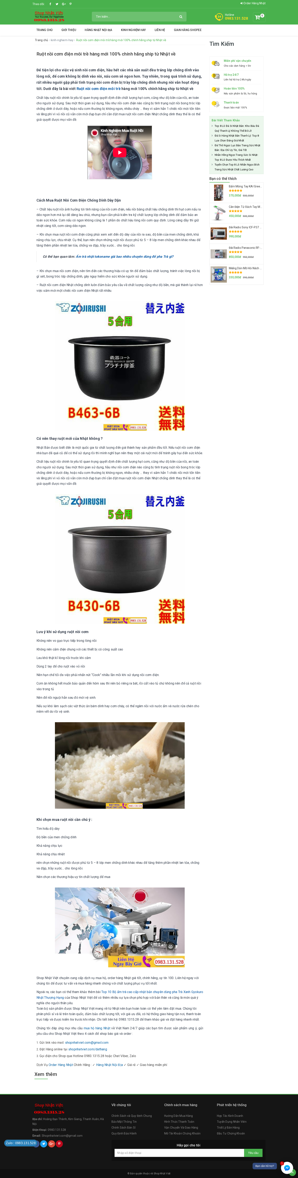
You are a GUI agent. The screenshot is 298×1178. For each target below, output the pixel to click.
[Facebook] (50, 4)
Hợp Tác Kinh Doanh (230, 1115)
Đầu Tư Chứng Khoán (231, 1133)
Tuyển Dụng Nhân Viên (232, 1121)
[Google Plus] (64, 4)
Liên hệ (160, 30)
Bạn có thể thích (223, 178)
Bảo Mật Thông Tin (124, 1121)
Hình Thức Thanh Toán (179, 1121)
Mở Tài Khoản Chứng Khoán (182, 1133)
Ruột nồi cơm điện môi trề (99, 89)
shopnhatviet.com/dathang (87, 1049)
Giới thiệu (68, 30)
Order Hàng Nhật (254, 3)
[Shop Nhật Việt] (48, 16)
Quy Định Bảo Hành (124, 1133)
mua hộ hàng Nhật (97, 1028)
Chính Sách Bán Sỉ (123, 1127)
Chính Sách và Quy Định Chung (131, 1115)
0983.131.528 (236, 18)
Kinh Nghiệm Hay (133, 30)
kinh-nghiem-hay (62, 40)
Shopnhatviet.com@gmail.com (62, 1135)
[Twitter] (57, 4)
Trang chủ (44, 30)
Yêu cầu (253, 1153)
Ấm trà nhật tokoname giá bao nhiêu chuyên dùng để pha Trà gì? (124, 256)
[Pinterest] (71, 4)
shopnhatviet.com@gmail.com (87, 1043)
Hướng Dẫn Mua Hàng (178, 1115)
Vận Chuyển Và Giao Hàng (181, 1127)
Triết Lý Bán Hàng (228, 1127)
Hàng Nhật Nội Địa (98, 30)
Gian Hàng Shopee (188, 30)
